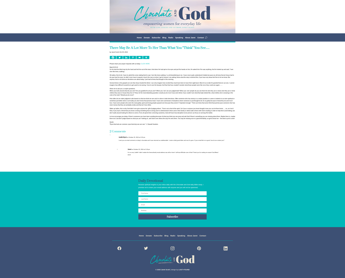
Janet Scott (115, 52)
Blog (164, 38)
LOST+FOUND (184, 270)
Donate (147, 38)
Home (139, 38)
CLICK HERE (145, 64)
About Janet (190, 38)
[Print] (146, 57)
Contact (200, 38)
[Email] (139, 57)
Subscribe (156, 38)
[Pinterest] (133, 57)
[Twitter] (119, 57)
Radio (170, 38)
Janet (129, 149)
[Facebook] (113, 57)
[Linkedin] (126, 57)
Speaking (179, 38)
